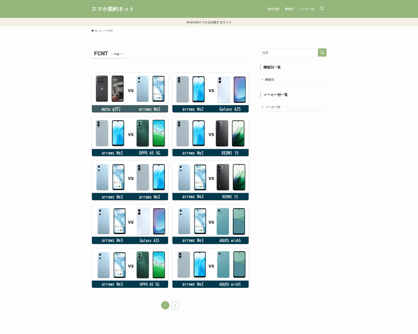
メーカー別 (272, 107)
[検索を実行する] (322, 52)
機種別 (269, 79)
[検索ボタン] (322, 9)
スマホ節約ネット (113, 9)
